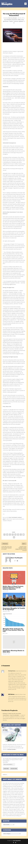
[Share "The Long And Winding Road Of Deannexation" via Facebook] (4, 534)
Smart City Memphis (12, 18)
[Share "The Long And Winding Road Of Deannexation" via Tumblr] (10, 534)
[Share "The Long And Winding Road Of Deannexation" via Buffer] (18, 534)
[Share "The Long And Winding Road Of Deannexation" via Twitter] (7, 534)
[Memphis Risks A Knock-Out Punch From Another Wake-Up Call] (14, 620)
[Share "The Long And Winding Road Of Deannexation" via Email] (23, 534)
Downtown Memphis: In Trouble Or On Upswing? (14, 609)
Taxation (11, 21)
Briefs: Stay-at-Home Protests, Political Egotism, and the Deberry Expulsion (13, 588)
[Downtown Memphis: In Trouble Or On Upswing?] (14, 599)
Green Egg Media (17, 840)
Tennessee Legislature (18, 21)
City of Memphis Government (10, 19)
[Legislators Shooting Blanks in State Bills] (14, 642)
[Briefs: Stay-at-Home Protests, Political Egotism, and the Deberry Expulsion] (14, 577)
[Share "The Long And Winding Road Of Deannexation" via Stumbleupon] (20, 534)
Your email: (5, 762)
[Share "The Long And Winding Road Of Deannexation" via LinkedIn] (15, 534)
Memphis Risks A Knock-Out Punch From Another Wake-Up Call (13, 630)
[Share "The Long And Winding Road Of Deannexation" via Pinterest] (12, 534)
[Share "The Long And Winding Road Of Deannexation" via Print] (14, 537)
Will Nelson (11, 694)
